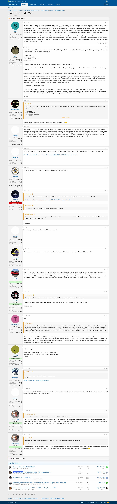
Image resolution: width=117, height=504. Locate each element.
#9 (107, 249)
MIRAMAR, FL (18, 364)
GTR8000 (15, 200)
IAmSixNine (16, 473)
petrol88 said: (28, 194)
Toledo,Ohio (19, 288)
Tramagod (15, 258)
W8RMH (15, 176)
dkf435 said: (28, 438)
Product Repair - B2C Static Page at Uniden (36, 380)
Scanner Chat (27, 468)
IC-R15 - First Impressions (21, 477)
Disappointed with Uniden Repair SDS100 (37, 472)
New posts (10, 7)
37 (40, 479)
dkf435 (15, 301)
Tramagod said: (28, 295)
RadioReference (13, 4)
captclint (15, 377)
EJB (104, 473)
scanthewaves (16, 484)
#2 (107, 47)
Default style (12, 502)
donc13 (103, 489)
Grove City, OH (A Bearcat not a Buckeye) (15, 186)
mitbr (103, 484)
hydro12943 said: (29, 214)
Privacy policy (99, 502)
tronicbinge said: (29, 414)
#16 (107, 411)
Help (105, 502)
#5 (107, 148)
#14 (107, 368)
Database (50, 4)
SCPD (10, 15)
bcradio (15, 479)
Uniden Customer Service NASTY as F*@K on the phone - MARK (34, 488)
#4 (107, 126)
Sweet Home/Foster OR (16, 311)
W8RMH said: (28, 205)
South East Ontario (17, 430)
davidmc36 (15, 420)
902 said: (27, 104)
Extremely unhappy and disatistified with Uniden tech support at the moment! (39, 483)
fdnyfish (15, 489)
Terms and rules (90, 502)
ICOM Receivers (28, 479)
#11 (107, 291)
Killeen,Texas (19, 265)
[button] (20, 4)
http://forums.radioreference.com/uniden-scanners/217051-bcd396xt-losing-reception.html (50, 155)
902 (15, 56)
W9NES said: (28, 323)
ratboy (15, 278)
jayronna (103, 468)
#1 (107, 22)
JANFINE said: (28, 372)
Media (42, 4)
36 (38, 479)
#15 (107, 389)
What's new (33, 4)
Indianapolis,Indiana (17, 144)
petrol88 (15, 157)
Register (58, 4)
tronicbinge (15, 324)
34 (34, 479)
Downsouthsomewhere (16, 65)
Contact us (82, 502)
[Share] (105, 22)
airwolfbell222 (101, 478)
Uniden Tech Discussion (31, 473)
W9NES (15, 135)
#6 (107, 167)
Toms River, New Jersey (16, 118)
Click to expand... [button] (66, 117)
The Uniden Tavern (29, 489)
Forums (24, 4)
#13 (107, 346)
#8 (107, 227)
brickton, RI (19, 332)
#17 (107, 434)
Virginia (20, 39)
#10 (107, 269)
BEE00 (20, 209)
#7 (107, 190)
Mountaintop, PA (18, 385)
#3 (107, 100)
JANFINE (15, 355)
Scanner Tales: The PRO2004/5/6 (24, 467)
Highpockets (15, 109)
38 (42, 479)
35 (36, 479)
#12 (107, 315)
